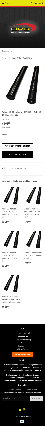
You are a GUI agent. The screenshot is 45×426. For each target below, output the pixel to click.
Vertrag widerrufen (22, 354)
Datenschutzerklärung (22, 340)
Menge (4, 134)
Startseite (5, 51)
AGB (22, 343)
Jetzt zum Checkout (17, 155)
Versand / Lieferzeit (22, 333)
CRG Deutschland (24, 417)
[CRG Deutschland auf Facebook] (19, 410)
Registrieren (37, 398)
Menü (7, 3)
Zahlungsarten (22, 336)
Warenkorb (38, 3)
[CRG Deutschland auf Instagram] (24, 410)
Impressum (22, 346)
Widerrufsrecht (22, 349)
